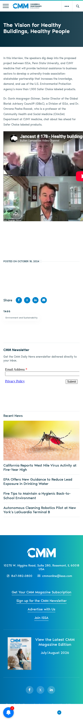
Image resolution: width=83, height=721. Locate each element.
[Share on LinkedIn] (35, 300)
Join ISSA (41, 618)
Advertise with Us (41, 609)
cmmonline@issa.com (57, 576)
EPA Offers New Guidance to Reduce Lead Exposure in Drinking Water (37, 481)
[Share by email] (44, 300)
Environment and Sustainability (21, 317)
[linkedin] (51, 690)
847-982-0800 (21, 576)
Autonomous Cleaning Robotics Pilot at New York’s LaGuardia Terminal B (39, 510)
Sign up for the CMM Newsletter (41, 601)
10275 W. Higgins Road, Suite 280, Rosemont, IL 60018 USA (41, 567)
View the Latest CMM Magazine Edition (55, 642)
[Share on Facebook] (19, 300)
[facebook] (29, 690)
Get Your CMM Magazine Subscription (41, 592)
